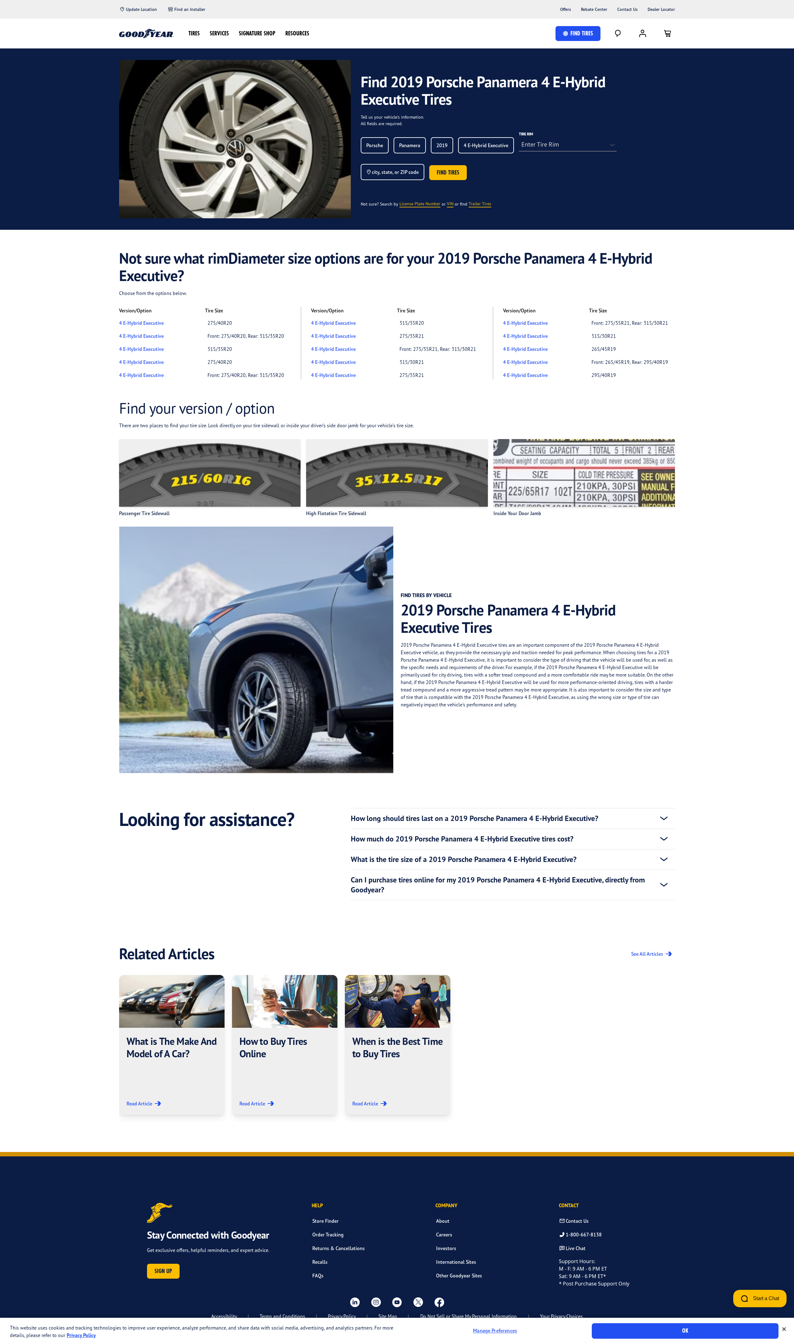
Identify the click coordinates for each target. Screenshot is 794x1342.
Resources (297, 33)
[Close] (784, 1329)
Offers (565, 9)
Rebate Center (594, 9)
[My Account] (642, 33)
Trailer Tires (480, 203)
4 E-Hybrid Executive (141, 323)
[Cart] (667, 33)
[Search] (617, 33)
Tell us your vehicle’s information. (392, 117)
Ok (685, 1330)
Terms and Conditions (282, 1316)
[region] (397, 1330)
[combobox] (375, 145)
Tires (194, 33)
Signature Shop (257, 33)
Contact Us (627, 9)
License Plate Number (419, 203)
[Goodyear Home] (146, 33)
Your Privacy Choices (561, 1316)
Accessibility (224, 1316)
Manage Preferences (495, 1331)
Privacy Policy (342, 1316)
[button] (172, 1045)
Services (219, 33)
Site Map (387, 1316)
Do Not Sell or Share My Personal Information (468, 1316)
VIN (450, 203)
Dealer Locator (661, 9)
